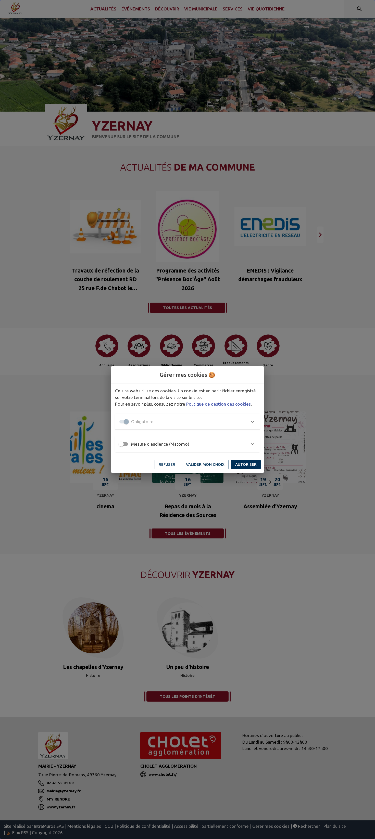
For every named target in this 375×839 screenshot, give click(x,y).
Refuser (167, 464)
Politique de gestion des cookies (218, 404)
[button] (187, 422)
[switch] (121, 444)
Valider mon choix (205, 464)
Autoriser (246, 464)
